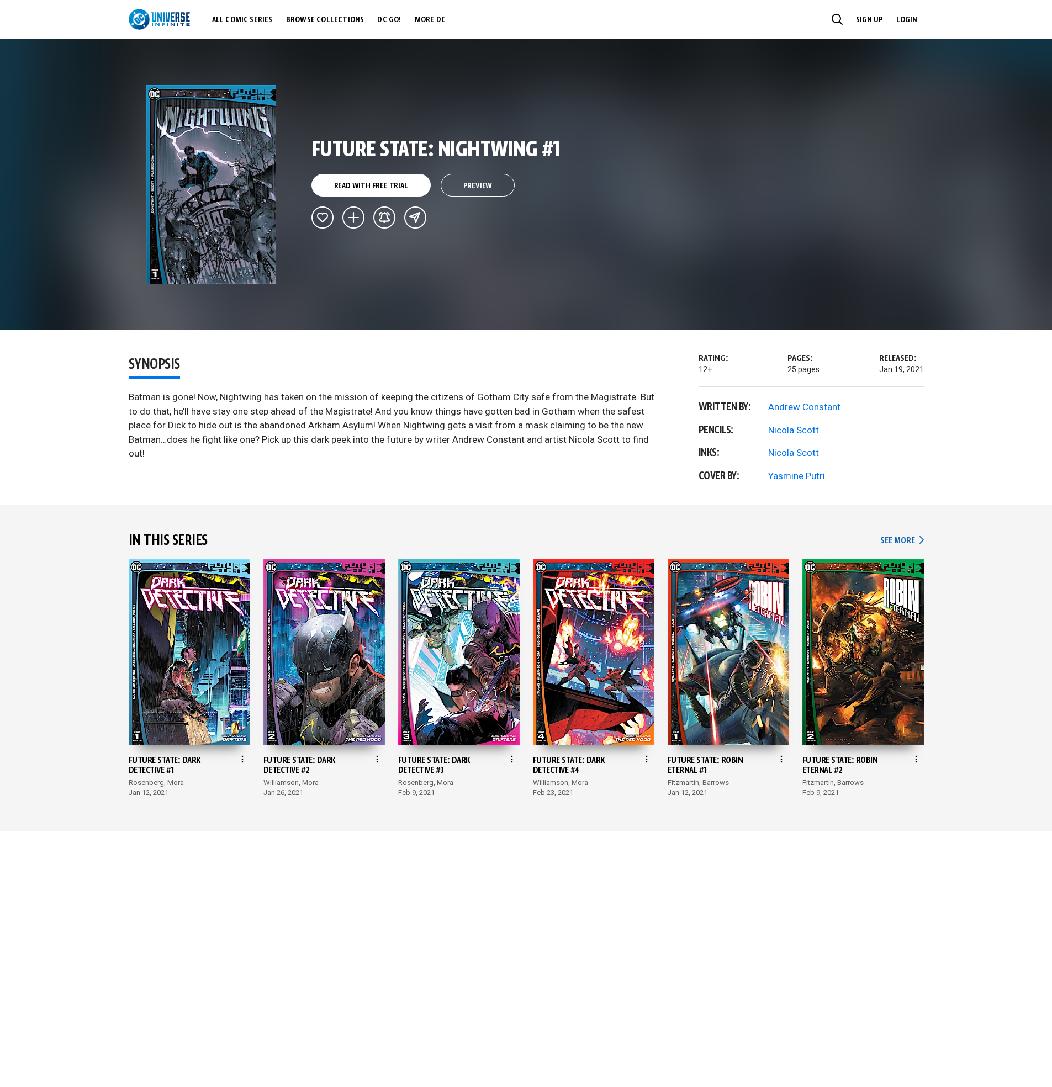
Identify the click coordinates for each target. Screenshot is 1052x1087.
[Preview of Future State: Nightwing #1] (211, 184)
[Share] (415, 217)
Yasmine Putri (796, 475)
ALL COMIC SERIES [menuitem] (242, 20)
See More (901, 541)
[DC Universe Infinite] (159, 19)
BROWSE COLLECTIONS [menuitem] (325, 20)
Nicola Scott (793, 430)
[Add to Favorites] (322, 217)
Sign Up (869, 20)
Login (906, 20)
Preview (478, 186)
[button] (837, 19)
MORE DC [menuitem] (430, 20)
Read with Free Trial (371, 186)
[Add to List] (353, 217)
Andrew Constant (804, 406)
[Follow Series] (384, 217)
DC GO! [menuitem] (389, 20)
